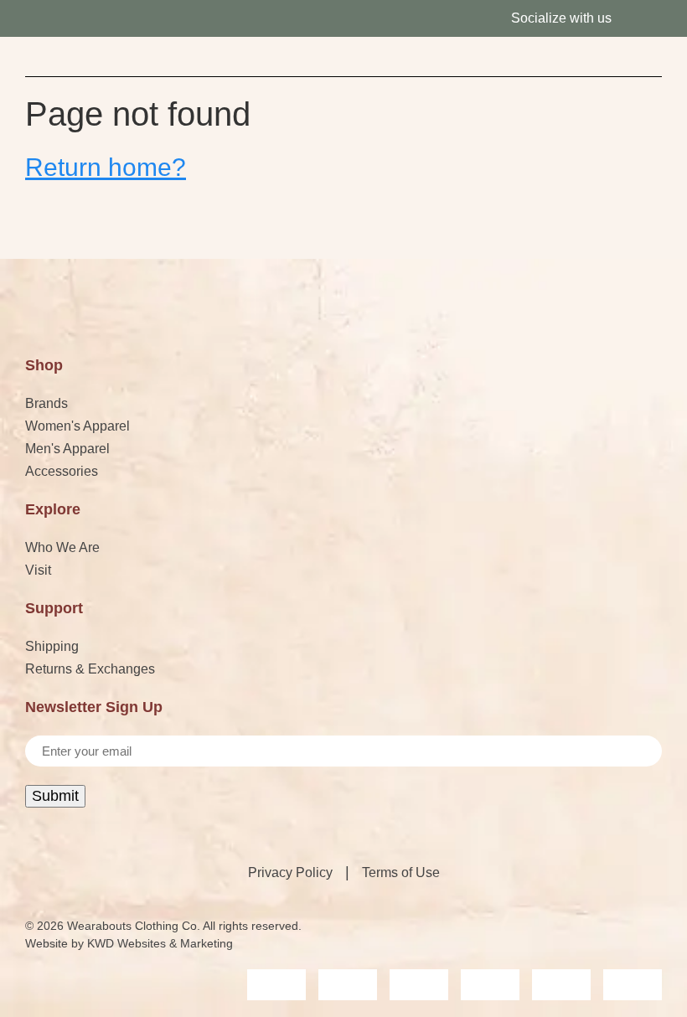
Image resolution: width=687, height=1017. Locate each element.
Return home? (105, 167)
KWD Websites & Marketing (160, 943)
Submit (55, 795)
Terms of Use (401, 872)
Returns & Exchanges (90, 669)
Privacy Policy (290, 872)
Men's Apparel (67, 448)
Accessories (61, 471)
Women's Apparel (77, 426)
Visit (38, 570)
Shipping (52, 646)
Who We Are (62, 547)
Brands (46, 403)
